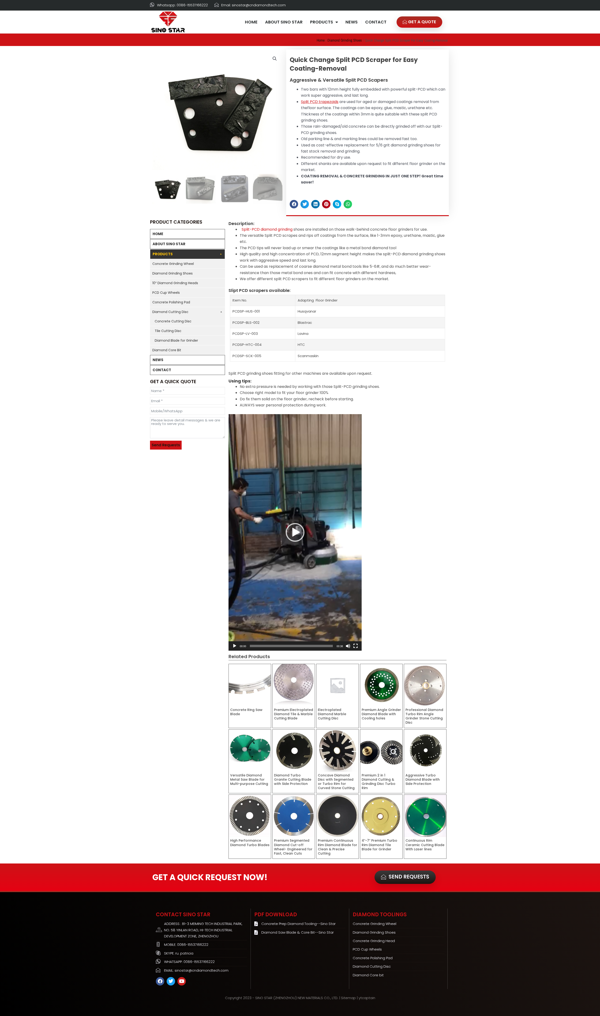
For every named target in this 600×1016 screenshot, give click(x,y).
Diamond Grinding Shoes (172, 273)
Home (321, 40)
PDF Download (275, 914)
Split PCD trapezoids (319, 101)
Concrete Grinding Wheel (173, 263)
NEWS (351, 22)
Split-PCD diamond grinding (267, 229)
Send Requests (166, 445)
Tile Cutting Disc (168, 330)
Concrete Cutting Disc (173, 321)
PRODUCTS (321, 22)
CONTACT (375, 22)
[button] (274, 58)
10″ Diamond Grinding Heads (175, 283)
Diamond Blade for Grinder (176, 340)
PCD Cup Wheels (166, 292)
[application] (295, 532)
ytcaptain (367, 997)
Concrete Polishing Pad (171, 302)
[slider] (291, 646)
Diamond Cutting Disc (170, 311)
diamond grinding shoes (344, 40)
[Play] (234, 646)
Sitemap (348, 997)
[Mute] (348, 646)
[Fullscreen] (355, 646)
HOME (251, 22)
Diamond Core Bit (166, 350)
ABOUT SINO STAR (284, 22)
